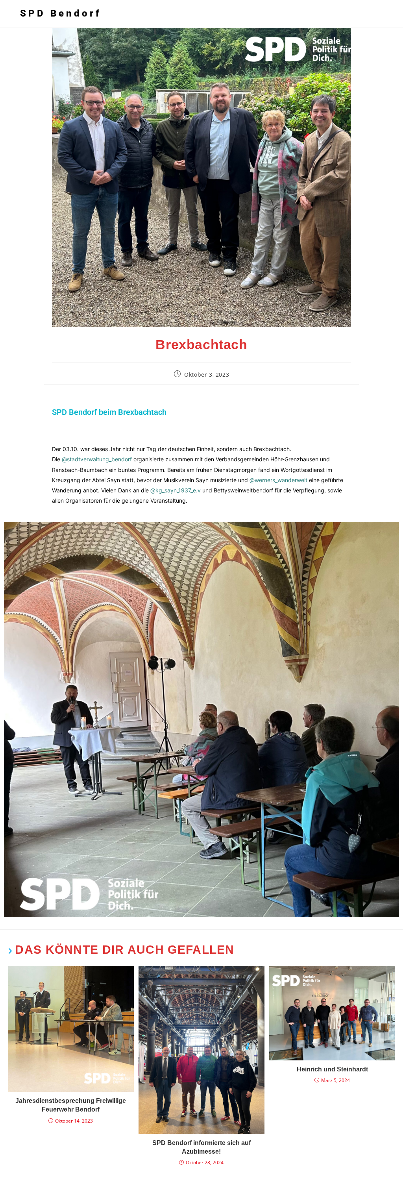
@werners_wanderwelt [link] (278, 480)
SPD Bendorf (61, 13)
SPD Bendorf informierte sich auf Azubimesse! (201, 1147)
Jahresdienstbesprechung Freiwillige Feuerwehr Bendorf (70, 1105)
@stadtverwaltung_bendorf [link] (97, 459)
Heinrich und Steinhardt (332, 1069)
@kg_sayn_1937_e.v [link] (175, 490)
